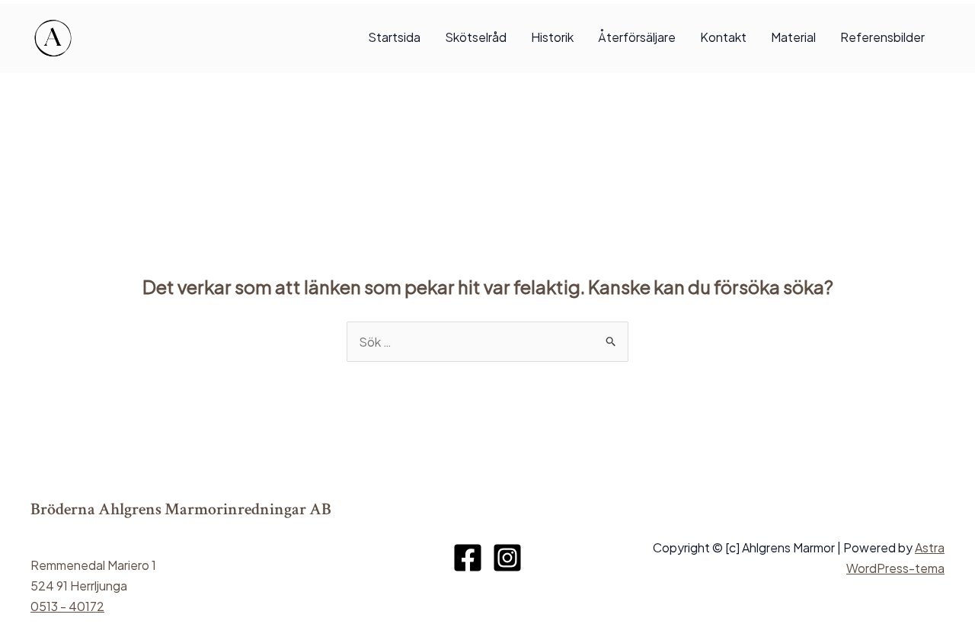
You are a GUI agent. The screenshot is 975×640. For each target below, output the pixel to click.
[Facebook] (467, 557)
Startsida (394, 37)
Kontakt (723, 37)
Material (793, 37)
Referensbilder (882, 37)
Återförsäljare (637, 37)
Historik (552, 37)
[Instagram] (507, 557)
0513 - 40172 (67, 606)
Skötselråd (476, 37)
